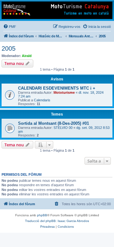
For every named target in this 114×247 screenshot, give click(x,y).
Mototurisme (64, 92)
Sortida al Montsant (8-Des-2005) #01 (53, 123)
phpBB (42, 215)
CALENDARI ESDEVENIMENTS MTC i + (56, 88)
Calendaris (42, 100)
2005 (9, 48)
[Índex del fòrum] (57, 10)
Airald (27, 56)
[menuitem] (9, 26)
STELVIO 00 (63, 128)
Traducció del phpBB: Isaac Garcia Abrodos (57, 221)
